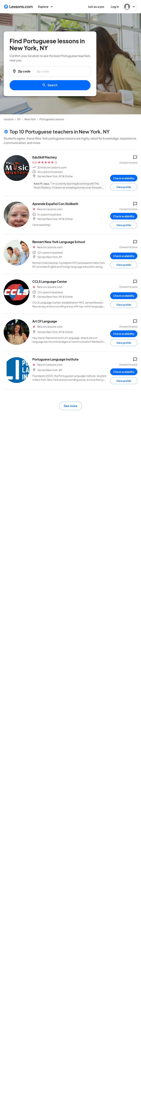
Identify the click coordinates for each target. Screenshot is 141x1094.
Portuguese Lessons (51, 119)
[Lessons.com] (18, 6)
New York (30, 119)
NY (19, 119)
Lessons (9, 119)
